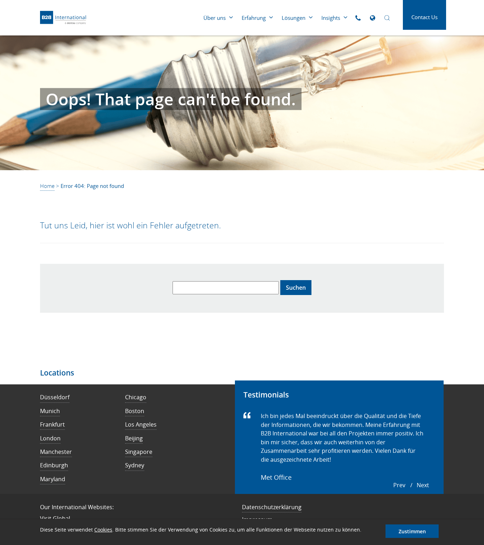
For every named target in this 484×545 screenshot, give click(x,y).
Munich (50, 411)
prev (399, 485)
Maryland (52, 479)
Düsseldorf (54, 397)
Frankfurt (52, 424)
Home (47, 185)
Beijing (134, 438)
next (423, 485)
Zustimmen (412, 531)
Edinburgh (54, 465)
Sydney (134, 465)
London (50, 438)
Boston (134, 411)
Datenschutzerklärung (272, 507)
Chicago (135, 397)
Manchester (56, 452)
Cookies (103, 529)
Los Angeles (141, 424)
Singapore (138, 452)
